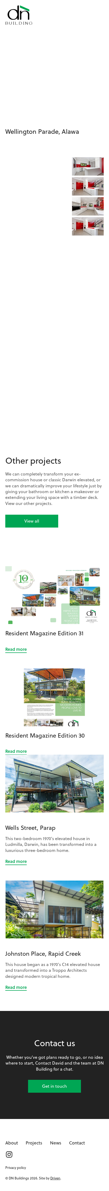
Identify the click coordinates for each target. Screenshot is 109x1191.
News (55, 1143)
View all (31, 521)
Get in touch (54, 1086)
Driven (55, 1178)
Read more (16, 649)
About (11, 1143)
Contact (77, 1143)
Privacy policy (15, 1167)
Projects (34, 1143)
